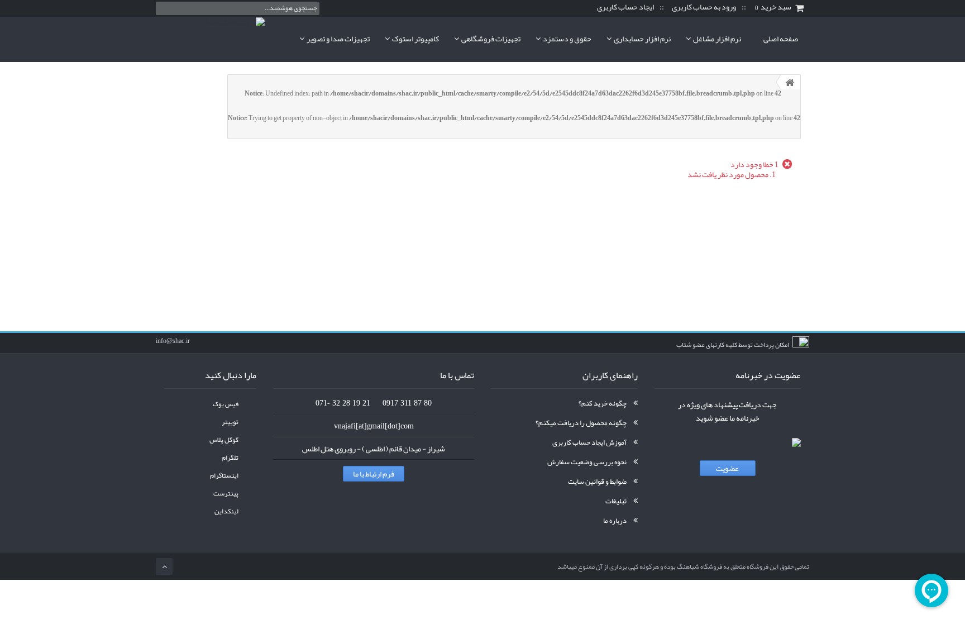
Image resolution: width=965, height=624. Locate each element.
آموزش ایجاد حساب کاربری (589, 442)
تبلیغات (616, 501)
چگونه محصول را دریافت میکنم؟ (581, 423)
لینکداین (226, 511)
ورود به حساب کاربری (704, 7)
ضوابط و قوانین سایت (597, 481)
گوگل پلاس (223, 440)
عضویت (727, 468)
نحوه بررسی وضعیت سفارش (587, 462)
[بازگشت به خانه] (789, 82)
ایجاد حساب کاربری (625, 7)
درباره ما (615, 520)
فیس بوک (225, 404)
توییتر (230, 422)
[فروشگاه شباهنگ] (210, 39)
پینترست (225, 493)
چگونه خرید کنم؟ (603, 403)
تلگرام (230, 457)
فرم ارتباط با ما (373, 474)
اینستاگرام (224, 475)
